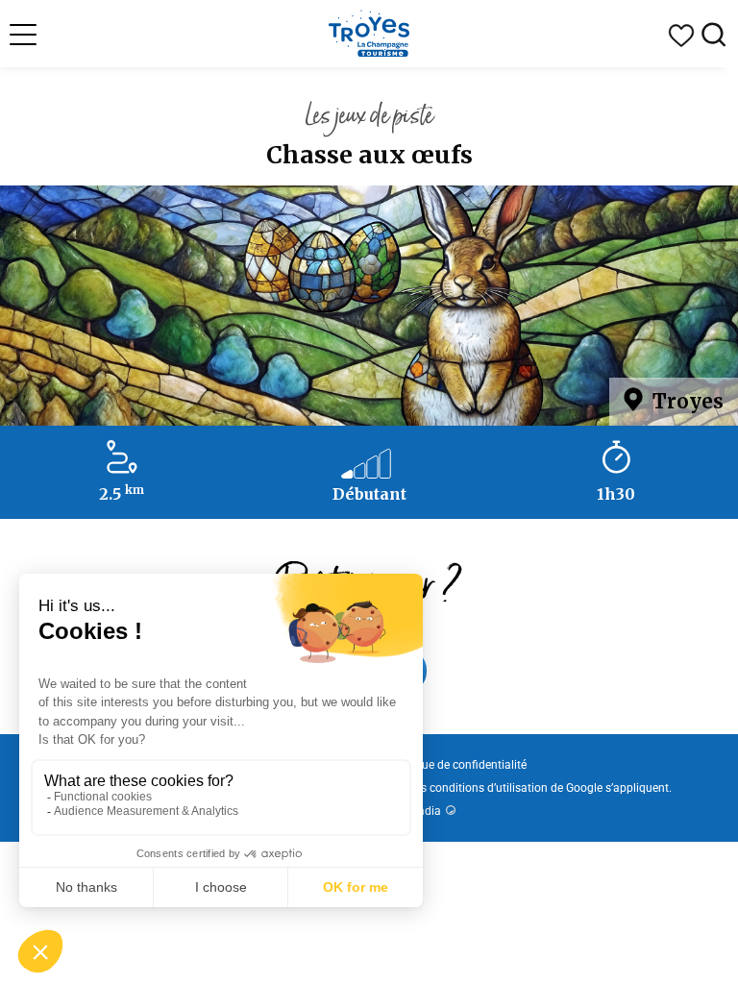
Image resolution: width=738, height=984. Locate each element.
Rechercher (714, 35)
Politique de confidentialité (457, 765)
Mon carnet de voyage (681, 35)
